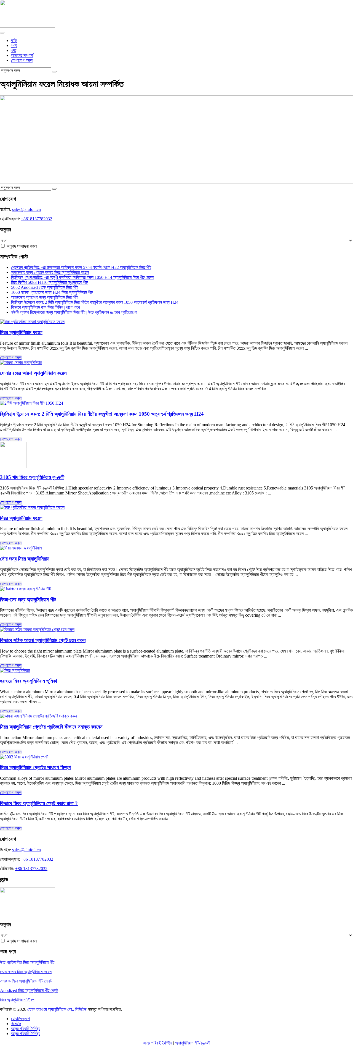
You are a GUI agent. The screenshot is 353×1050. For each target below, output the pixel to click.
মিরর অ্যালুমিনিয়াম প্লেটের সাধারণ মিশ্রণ (35, 767)
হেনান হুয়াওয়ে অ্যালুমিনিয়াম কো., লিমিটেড (57, 1009)
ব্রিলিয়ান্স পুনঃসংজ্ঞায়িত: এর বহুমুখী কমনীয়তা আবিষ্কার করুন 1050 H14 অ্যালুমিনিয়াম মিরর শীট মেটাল (82, 277)
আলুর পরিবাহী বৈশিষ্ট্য (157, 1043)
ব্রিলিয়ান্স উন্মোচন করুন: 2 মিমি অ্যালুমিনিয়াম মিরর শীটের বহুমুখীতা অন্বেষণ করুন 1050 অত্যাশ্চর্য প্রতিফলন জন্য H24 (94, 302)
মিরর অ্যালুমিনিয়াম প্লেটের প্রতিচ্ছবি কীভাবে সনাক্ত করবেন (51, 727)
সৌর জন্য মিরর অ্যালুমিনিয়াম (24, 559)
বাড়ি (14, 40)
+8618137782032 (36, 218)
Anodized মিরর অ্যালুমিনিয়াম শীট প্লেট (29, 990)
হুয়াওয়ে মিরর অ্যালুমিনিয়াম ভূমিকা (28, 681)
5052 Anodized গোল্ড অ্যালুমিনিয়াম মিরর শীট (44, 287)
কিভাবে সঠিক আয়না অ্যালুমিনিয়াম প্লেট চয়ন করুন (42, 640)
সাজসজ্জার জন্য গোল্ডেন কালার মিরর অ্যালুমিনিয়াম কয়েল (50, 272)
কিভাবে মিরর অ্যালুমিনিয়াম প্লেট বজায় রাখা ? (39, 803)
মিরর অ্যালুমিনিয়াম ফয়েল (21, 332)
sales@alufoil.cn (26, 209)
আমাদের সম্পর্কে (22, 55)
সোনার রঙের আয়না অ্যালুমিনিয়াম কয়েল (33, 373)
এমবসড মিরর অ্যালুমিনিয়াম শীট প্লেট (26, 981)
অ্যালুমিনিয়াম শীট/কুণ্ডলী (192, 1043)
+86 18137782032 (37, 859)
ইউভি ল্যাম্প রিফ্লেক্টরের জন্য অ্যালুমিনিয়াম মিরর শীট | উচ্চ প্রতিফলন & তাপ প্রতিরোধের (74, 312)
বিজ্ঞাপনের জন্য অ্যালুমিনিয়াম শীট (28, 600)
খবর (13, 50)
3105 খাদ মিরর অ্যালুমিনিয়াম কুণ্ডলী (32, 477)
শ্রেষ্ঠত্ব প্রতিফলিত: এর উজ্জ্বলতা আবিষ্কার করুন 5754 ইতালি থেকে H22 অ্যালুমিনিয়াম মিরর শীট (81, 267)
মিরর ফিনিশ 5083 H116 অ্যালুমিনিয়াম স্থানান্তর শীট (49, 282)
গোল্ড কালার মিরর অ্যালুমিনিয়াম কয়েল (26, 971)
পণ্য (14, 45)
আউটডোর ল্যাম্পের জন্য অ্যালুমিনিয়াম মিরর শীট (44, 297)
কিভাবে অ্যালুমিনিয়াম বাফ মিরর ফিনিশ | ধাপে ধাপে (45, 307)
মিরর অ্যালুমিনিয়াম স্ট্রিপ (17, 999)
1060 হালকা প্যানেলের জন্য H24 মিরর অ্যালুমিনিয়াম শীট (52, 292)
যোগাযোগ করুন (22, 60)
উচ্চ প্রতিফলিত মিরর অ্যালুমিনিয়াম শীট (27, 962)
